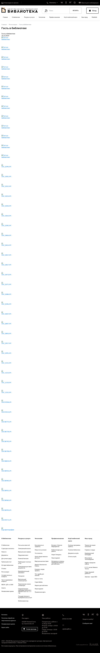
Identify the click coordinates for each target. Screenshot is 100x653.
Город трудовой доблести (89, 572)
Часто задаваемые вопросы (6, 580)
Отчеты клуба (72, 556)
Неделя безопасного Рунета (41, 565)
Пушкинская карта (40, 592)
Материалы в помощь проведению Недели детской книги (57, 563)
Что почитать (38, 553)
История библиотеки (7, 565)
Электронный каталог (24, 548)
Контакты (4, 614)
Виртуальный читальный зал (22, 580)
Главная (5, 17)
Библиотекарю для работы (56, 550)
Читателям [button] (42, 17)
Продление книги (23, 555)
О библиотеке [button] (16, 17)
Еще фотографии (7, 530)
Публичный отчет (6, 562)
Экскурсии (21, 576)
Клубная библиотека (74, 550)
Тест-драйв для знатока (39, 574)
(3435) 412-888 (67, 619)
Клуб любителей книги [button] (70, 17)
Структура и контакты (7, 548)
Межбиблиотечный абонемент (23, 572)
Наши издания (39, 588)
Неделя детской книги (41, 585)
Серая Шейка (38, 582)
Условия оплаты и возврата (6, 575)
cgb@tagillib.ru (66, 629)
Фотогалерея (13, 24)
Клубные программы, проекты (74, 545)
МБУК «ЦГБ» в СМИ (7, 584)
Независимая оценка (7, 591)
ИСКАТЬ (76, 10)
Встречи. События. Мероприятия (56, 545)
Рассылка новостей (24, 545)
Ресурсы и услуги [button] (29, 17)
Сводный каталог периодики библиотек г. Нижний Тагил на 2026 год (25, 591)
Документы (4, 555)
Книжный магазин (23, 558)
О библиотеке (5, 545)
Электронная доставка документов (24, 567)
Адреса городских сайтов (90, 563)
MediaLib (94, 17)
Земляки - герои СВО (91, 576)
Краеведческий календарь (89, 554)
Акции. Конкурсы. (56, 554)
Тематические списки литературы (24, 584)
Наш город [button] (84, 17)
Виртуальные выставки (41, 561)
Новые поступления (40, 550)
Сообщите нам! (87, 623)
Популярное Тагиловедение (89, 558)
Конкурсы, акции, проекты (40, 570)
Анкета (3, 588)
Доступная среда (6, 558)
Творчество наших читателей (90, 545)
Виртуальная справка (24, 552)
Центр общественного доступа (41, 557)
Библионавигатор (23, 601)
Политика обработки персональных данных (8, 619)
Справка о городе (90, 550)
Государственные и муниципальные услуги (25, 596)
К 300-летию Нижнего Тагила (91, 568)
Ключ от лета (39, 578)
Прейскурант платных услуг (24, 562)
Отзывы (3, 568)
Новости (3, 552)
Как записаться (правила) (39, 545)
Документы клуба (73, 553)
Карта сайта (5, 627)
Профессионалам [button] (54, 17)
